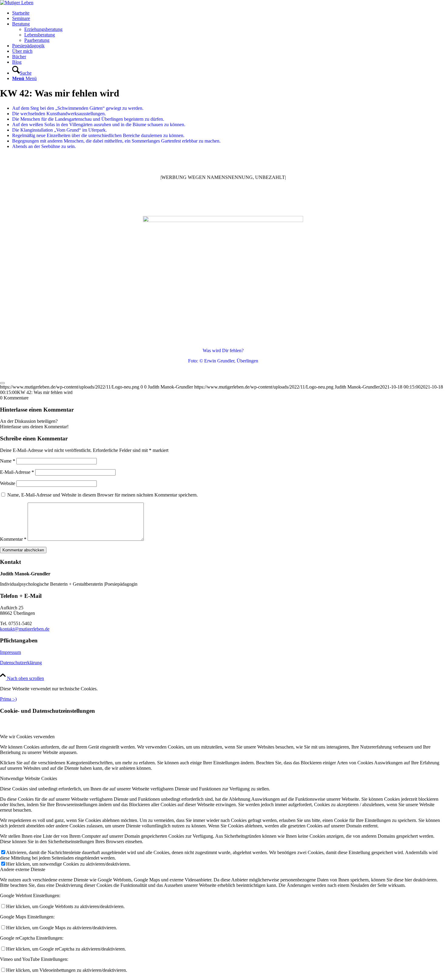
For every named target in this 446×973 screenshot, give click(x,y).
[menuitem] (229, 13)
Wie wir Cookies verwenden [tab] (27, 736)
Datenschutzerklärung (21, 662)
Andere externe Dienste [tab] (22, 869)
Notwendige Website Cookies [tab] (28, 778)
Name (7, 460)
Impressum (10, 652)
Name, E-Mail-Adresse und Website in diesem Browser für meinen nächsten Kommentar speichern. (102, 494)
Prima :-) (8, 699)
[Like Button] (2, 383)
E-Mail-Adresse (17, 472)
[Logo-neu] (16, 2)
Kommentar (13, 539)
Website (7, 483)
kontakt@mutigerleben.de (24, 628)
